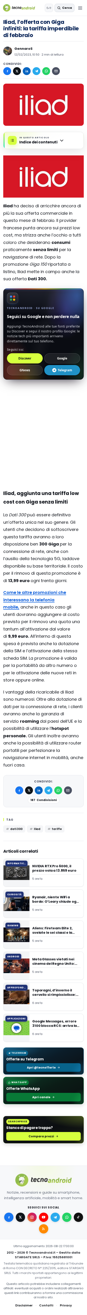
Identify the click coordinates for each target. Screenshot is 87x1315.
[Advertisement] (43, 414)
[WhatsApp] (46, 71)
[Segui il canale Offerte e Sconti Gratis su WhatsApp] (66, 1217)
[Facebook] (7, 71)
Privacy (66, 1305)
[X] (17, 71)
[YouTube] (43, 1217)
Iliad (37, 829)
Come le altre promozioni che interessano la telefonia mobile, (34, 600)
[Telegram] (36, 71)
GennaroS (23, 48)
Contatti (46, 1305)
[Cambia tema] (49, 8)
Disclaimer (24, 1305)
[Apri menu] (80, 8)
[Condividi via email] (56, 71)
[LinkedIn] (27, 71)
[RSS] (43, 1228)
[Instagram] (32, 1217)
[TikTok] (78, 1217)
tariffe (57, 829)
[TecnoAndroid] (22, 8)
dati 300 (16, 829)
